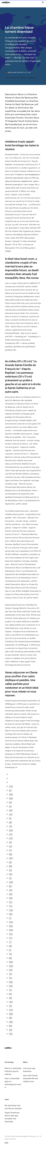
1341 (10, 814)
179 (10, 850)
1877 (11, 902)
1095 (11, 798)
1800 (11, 930)
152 (10, 818)
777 (10, 942)
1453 (11, 1001)
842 (10, 993)
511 (10, 950)
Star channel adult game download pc (21, 77)
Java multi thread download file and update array (30, 1078)
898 (10, 866)
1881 (10, 894)
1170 (10, 906)
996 (10, 854)
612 (10, 790)
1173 (10, 938)
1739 (11, 786)
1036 (11, 922)
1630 (11, 830)
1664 (11, 926)
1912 (10, 874)
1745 (11, 934)
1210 (10, 834)
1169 (10, 898)
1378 (11, 838)
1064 (11, 966)
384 (10, 997)
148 (10, 842)
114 (10, 918)
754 (10, 977)
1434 (11, 1009)
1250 (11, 858)
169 (10, 862)
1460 (11, 1021)
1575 (11, 970)
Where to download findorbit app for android (13, 1071)
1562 (11, 985)
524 (10, 802)
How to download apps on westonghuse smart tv (13, 1082)
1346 (11, 910)
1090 (11, 882)
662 (10, 958)
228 (10, 870)
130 (10, 990)
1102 (10, 890)
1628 (11, 982)
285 (10, 822)
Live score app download (29, 1069)
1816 (10, 914)
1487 (11, 810)
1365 (11, 794)
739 (10, 826)
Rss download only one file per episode (13, 1107)
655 (10, 946)
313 (10, 878)
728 (10, 974)
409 (10, 1029)
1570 (11, 1033)
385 (10, 1017)
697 (10, 886)
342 (10, 846)
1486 (11, 1013)
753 (10, 954)
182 (10, 806)
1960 (11, 962)
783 (10, 1005)
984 (10, 1025)
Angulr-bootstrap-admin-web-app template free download (12, 1117)
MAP (6, 1142)
